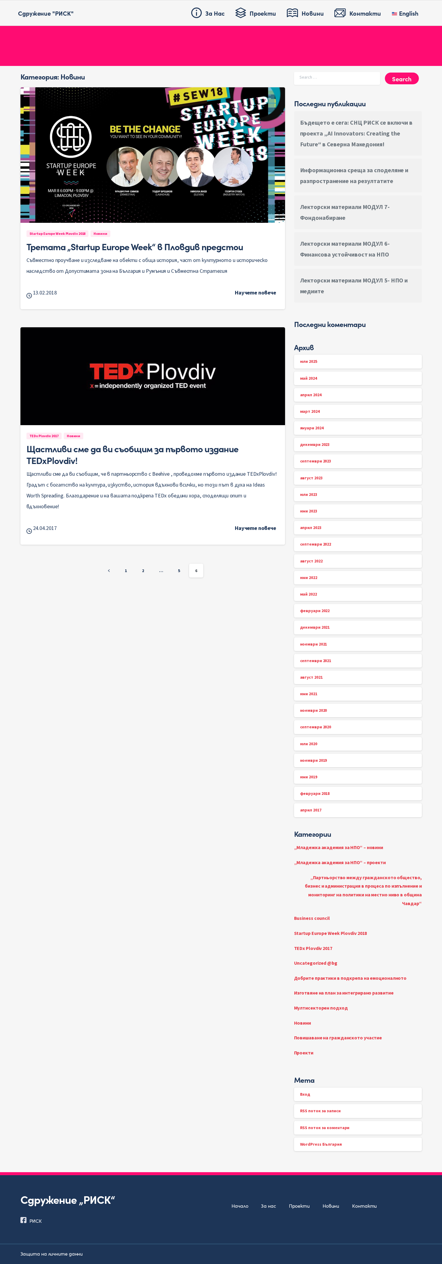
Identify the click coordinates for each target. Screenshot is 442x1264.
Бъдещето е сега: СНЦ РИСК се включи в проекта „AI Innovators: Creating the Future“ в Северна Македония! (356, 133)
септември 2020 (315, 727)
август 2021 (311, 677)
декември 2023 (315, 444)
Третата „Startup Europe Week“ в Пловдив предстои (134, 246)
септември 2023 (315, 461)
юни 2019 (308, 777)
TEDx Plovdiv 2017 (313, 948)
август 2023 (311, 478)
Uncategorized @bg (315, 963)
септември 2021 (315, 660)
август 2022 (311, 561)
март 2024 (310, 411)
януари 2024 (312, 428)
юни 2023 (308, 511)
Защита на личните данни (51, 1253)
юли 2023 (308, 494)
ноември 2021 (313, 644)
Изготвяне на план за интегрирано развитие (344, 993)
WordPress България (321, 1144)
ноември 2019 (313, 760)
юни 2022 (308, 577)
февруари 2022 (315, 610)
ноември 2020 (313, 710)
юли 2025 (308, 361)
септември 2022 (315, 544)
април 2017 (310, 810)
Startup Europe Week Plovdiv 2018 (330, 933)
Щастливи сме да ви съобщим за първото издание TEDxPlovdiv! (132, 454)
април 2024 (310, 394)
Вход (305, 1094)
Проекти (303, 1053)
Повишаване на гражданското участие (338, 1038)
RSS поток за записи (320, 1110)
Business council (312, 918)
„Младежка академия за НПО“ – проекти (340, 862)
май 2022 (308, 594)
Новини (302, 1023)
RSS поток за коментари (325, 1127)
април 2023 (310, 527)
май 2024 (308, 378)
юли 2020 (308, 743)
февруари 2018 (315, 793)
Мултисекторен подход (321, 1008)
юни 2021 (308, 693)
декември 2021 (315, 627)
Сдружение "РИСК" (45, 13)
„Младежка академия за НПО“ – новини (338, 847)
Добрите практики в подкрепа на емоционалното (350, 978)
